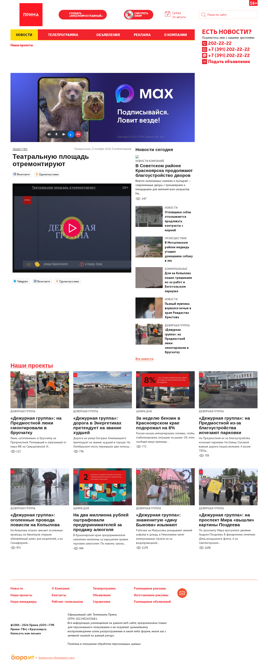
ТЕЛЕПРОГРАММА (63, 34)
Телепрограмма (104, 588)
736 (81, 451)
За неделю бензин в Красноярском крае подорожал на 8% (158, 423)
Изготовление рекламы (151, 595)
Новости (16, 588)
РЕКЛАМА (142, 34)
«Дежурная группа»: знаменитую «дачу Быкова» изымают (158, 519)
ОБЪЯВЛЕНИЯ (108, 34)
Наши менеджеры (23, 602)
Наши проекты (21, 45)
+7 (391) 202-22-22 (229, 49)
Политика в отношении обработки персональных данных (104, 644)
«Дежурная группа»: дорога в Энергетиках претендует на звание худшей (97, 425)
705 (206, 455)
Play (64, 15)
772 (143, 446)
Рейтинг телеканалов (67, 602)
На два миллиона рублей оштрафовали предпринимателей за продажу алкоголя (101, 522)
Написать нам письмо (25, 633)
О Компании (61, 588)
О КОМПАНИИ (175, 34)
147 (144, 198)
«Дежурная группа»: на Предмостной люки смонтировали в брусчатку (36, 425)
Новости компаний (149, 161)
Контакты (59, 595)
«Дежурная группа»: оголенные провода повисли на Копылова (35, 519)
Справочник (101, 602)
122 (18, 451)
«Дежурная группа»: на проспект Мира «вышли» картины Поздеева (226, 519)
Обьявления (102, 595)
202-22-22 (220, 42)
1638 (207, 548)
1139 (144, 548)
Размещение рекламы (150, 588)
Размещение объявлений (152, 602)
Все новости (144, 359)
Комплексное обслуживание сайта (57, 658)
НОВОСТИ (24, 34)
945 (81, 548)
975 (18, 548)
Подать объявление (229, 61)
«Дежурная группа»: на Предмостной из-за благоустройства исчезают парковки (224, 425)
